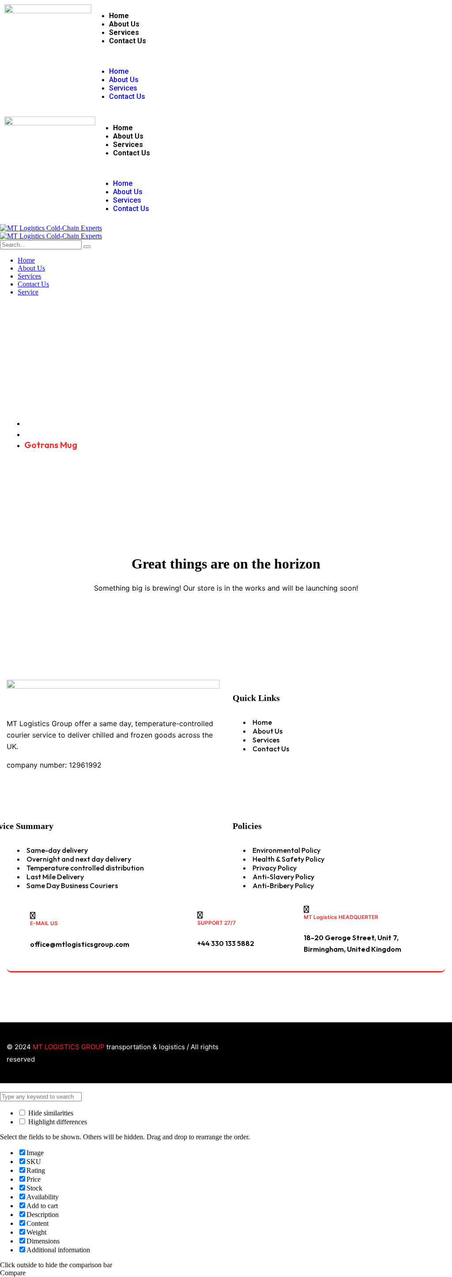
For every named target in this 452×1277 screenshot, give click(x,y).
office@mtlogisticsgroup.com (79, 944)
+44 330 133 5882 (225, 943)
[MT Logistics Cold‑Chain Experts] (51, 228)
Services (124, 32)
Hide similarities (49, 1113)
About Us (124, 24)
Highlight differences (56, 1122)
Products (42, 433)
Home (119, 15)
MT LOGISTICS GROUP (69, 1047)
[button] (205, 56)
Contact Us (127, 41)
